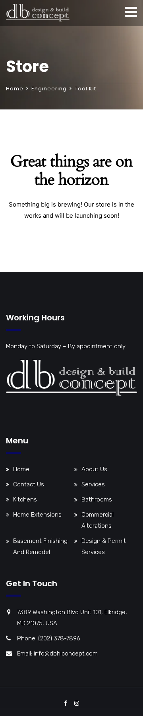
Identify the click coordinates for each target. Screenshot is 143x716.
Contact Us (28, 484)
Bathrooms (96, 499)
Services (93, 484)
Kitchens (25, 499)
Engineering (49, 88)
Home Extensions (37, 514)
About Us (94, 469)
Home (14, 88)
